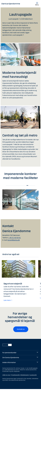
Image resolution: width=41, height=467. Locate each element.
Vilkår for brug (6, 375)
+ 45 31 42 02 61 (14, 238)
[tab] (9, 185)
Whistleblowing (24, 375)
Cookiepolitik (33, 375)
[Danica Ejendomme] (11, 4)
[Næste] (37, 198)
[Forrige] (4, 198)
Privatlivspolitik (15, 375)
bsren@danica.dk (14, 240)
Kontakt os (21, 329)
